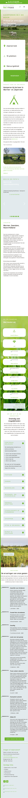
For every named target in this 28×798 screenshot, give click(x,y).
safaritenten (15, 139)
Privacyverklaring (9, 774)
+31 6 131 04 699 (7, 755)
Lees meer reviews (14, 739)
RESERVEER (15, 76)
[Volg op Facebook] (4, 781)
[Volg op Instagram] (7, 781)
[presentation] (4, 204)
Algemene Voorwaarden (11, 776)
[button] (10, 216)
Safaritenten (7, 771)
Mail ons (9, 554)
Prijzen (6, 769)
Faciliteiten (7, 772)
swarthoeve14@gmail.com (10, 757)
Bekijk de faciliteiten (18, 406)
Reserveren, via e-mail (10, 767)
